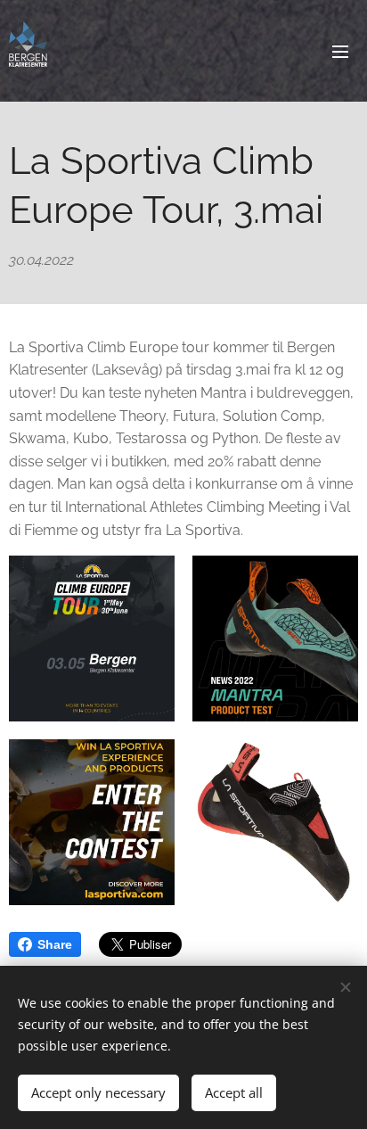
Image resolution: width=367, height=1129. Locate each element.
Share (54, 944)
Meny (340, 51)
